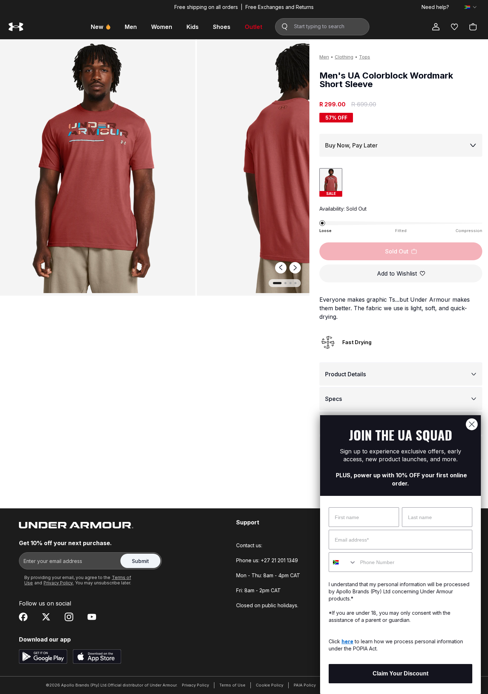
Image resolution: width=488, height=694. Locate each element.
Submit (140, 561)
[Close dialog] (471, 424)
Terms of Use (232, 685)
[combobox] (343, 562)
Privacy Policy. (59, 582)
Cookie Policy (269, 685)
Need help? (435, 7)
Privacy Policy (195, 685)
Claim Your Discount (400, 673)
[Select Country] (470, 7)
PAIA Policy (305, 685)
